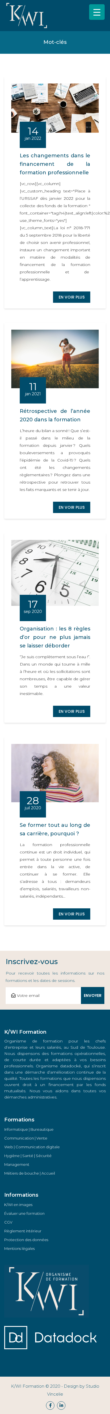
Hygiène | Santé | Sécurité (28, 1155)
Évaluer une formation (24, 1213)
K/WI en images (18, 1204)
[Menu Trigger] (97, 12)
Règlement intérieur (22, 1231)
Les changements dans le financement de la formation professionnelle (55, 164)
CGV (8, 1222)
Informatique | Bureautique (29, 1129)
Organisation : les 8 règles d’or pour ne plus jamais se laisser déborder (55, 637)
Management (16, 1164)
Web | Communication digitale (32, 1147)
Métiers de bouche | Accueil (29, 1173)
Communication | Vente (25, 1138)
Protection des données (26, 1239)
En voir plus (72, 297)
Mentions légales (19, 1248)
